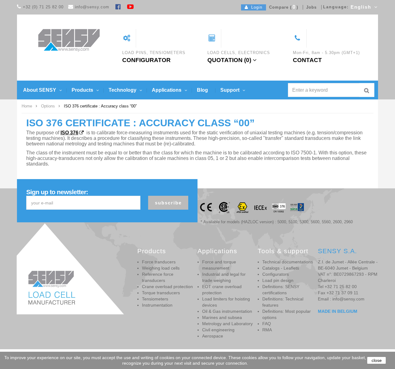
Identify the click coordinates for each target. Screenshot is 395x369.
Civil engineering (218, 329)
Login (255, 7)
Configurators (275, 274)
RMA (267, 329)
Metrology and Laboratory (227, 323)
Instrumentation (157, 305)
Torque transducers (161, 292)
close (377, 360)
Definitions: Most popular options (286, 314)
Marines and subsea (222, 317)
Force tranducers (159, 261)
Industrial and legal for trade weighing (224, 277)
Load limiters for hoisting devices (226, 302)
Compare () (282, 7)
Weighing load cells (161, 268)
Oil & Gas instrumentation (227, 311)
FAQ (266, 323)
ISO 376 (69, 132)
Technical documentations (287, 261)
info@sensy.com (92, 7)
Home (27, 106)
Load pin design (277, 280)
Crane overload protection (167, 286)
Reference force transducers (157, 277)
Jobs (310, 7)
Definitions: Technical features (282, 302)
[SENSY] (69, 40)
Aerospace (212, 335)
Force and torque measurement (219, 264)
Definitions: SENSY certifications (280, 289)
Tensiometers (155, 298)
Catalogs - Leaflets (280, 268)
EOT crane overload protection (222, 289)
